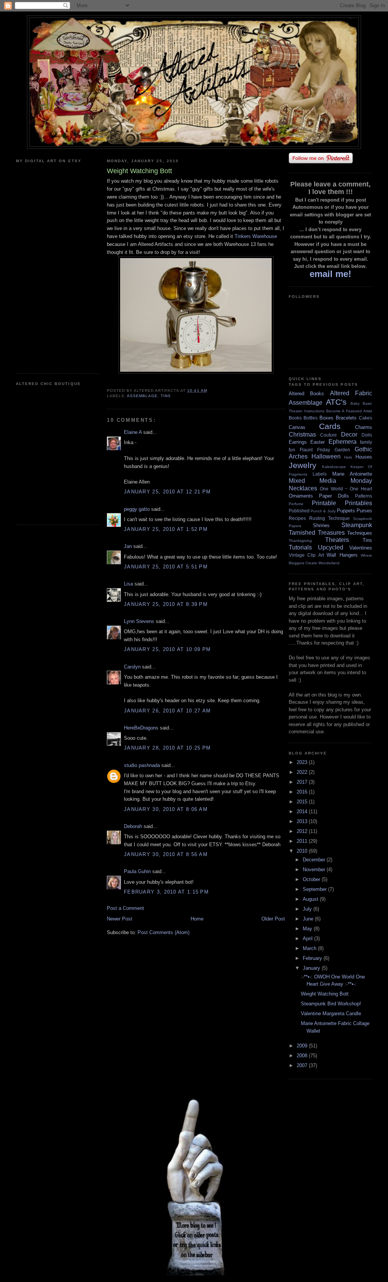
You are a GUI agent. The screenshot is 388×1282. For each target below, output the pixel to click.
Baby (355, 403)
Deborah (133, 826)
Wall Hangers (342, 555)
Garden (342, 449)
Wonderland (329, 563)
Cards (330, 426)
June (309, 919)
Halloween (326, 456)
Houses (363, 457)
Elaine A (133, 432)
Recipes (297, 518)
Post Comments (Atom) (163, 932)
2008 (303, 1055)
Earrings (298, 442)
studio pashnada (142, 765)
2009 (303, 1046)
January (312, 968)
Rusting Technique (329, 518)
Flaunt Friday (315, 449)
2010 (303, 851)
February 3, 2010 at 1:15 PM (166, 892)
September (315, 889)
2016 (303, 792)
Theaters (337, 540)
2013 (303, 821)
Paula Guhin (137, 871)
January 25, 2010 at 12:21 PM (167, 492)
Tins (166, 396)
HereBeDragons (141, 728)
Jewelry (302, 465)
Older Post (273, 919)
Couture (328, 434)
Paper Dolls (334, 496)
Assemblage (142, 396)
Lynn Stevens (139, 621)
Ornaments (301, 496)
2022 (303, 772)
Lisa (128, 584)
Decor (349, 434)
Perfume (296, 504)
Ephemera (343, 441)
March (310, 948)
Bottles (311, 417)
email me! (330, 274)
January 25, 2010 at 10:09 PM (167, 649)
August (311, 899)
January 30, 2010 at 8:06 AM (166, 809)
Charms (363, 427)
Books (295, 417)
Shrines (321, 525)
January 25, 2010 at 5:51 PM (166, 567)
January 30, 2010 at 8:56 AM (166, 854)
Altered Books (306, 393)
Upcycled (330, 547)
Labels (320, 473)
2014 (303, 811)
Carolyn (132, 667)
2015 (303, 802)
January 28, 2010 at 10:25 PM (167, 748)
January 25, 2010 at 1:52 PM (166, 529)
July (308, 909)
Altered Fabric (351, 393)
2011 (303, 841)
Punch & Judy (323, 511)
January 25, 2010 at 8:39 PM (166, 604)
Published (299, 510)
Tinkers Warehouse (256, 236)
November (315, 869)
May (308, 928)
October (312, 879)
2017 (303, 782)
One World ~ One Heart (346, 488)
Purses (364, 510)
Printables (358, 503)
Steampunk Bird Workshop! (331, 1004)
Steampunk (356, 525)
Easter (317, 442)
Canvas (297, 427)
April (308, 938)
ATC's (336, 402)
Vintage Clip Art (306, 555)
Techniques (359, 533)
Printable (324, 503)
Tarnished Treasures (317, 532)
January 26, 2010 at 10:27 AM (167, 711)
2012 (303, 831)
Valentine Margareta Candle (331, 1013)
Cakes (365, 417)
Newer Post (119, 919)
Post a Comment (125, 908)
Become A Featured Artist (349, 411)
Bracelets (346, 418)
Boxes (326, 418)
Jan (128, 546)
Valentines (360, 548)
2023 (303, 762)
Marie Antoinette (352, 474)
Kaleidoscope (334, 467)
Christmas (302, 434)
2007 (303, 1065)
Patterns (363, 495)
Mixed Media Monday (330, 480)
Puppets (346, 510)
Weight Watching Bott (325, 994)
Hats (348, 457)
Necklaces (303, 488)
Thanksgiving (300, 540)
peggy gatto (137, 509)
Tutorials (300, 547)
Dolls (366, 434)
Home (197, 919)
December (315, 859)
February (313, 958)
